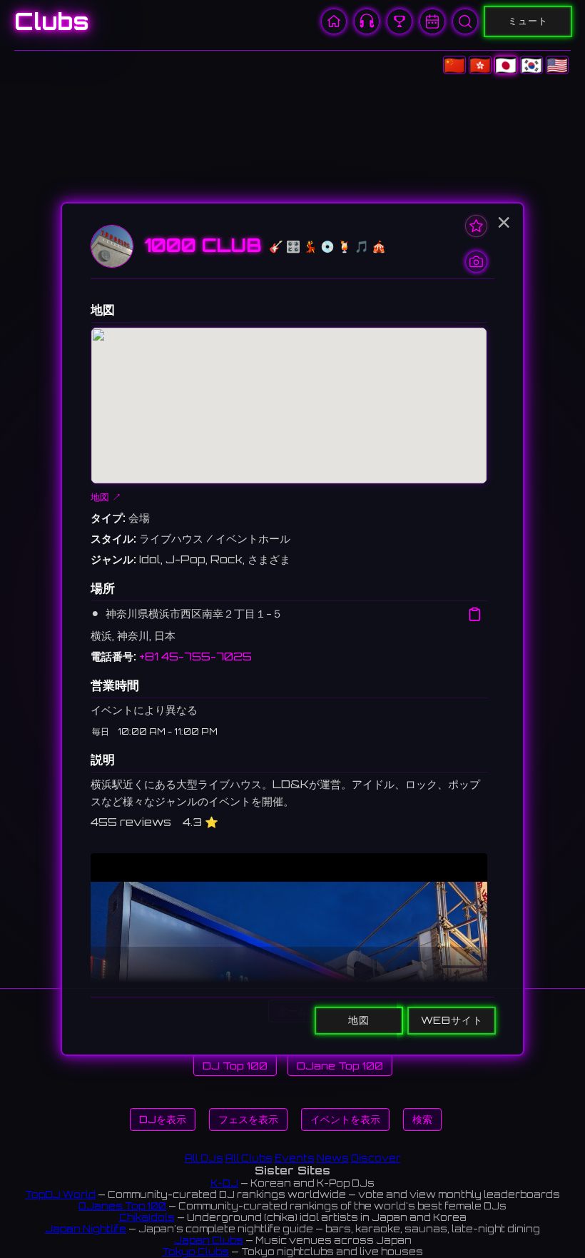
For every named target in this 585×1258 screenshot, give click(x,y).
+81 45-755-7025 (195, 656)
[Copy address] (474, 614)
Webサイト (452, 1019)
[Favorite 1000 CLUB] (476, 226)
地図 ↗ (106, 497)
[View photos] (476, 262)
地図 (359, 1019)
